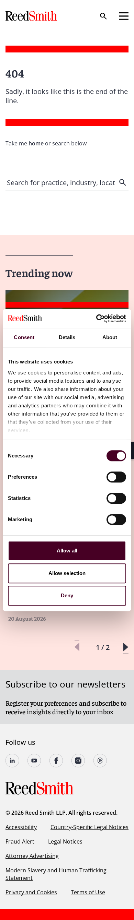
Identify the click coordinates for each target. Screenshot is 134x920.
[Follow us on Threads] (100, 760)
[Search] (103, 16)
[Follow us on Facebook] (56, 760)
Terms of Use (88, 892)
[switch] (116, 476)
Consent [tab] (24, 337)
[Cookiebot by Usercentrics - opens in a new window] (96, 318)
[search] (123, 182)
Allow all (67, 550)
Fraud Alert (19, 841)
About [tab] (110, 337)
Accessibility (21, 827)
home (36, 143)
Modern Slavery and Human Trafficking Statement (56, 874)
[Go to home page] (31, 16)
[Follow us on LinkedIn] (12, 760)
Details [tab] (67, 337)
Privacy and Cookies (31, 892)
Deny (67, 595)
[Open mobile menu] (124, 16)
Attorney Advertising (32, 856)
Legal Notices (65, 841)
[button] (126, 647)
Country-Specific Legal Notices (90, 827)
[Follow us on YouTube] (34, 760)
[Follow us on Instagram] (78, 760)
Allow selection (67, 573)
